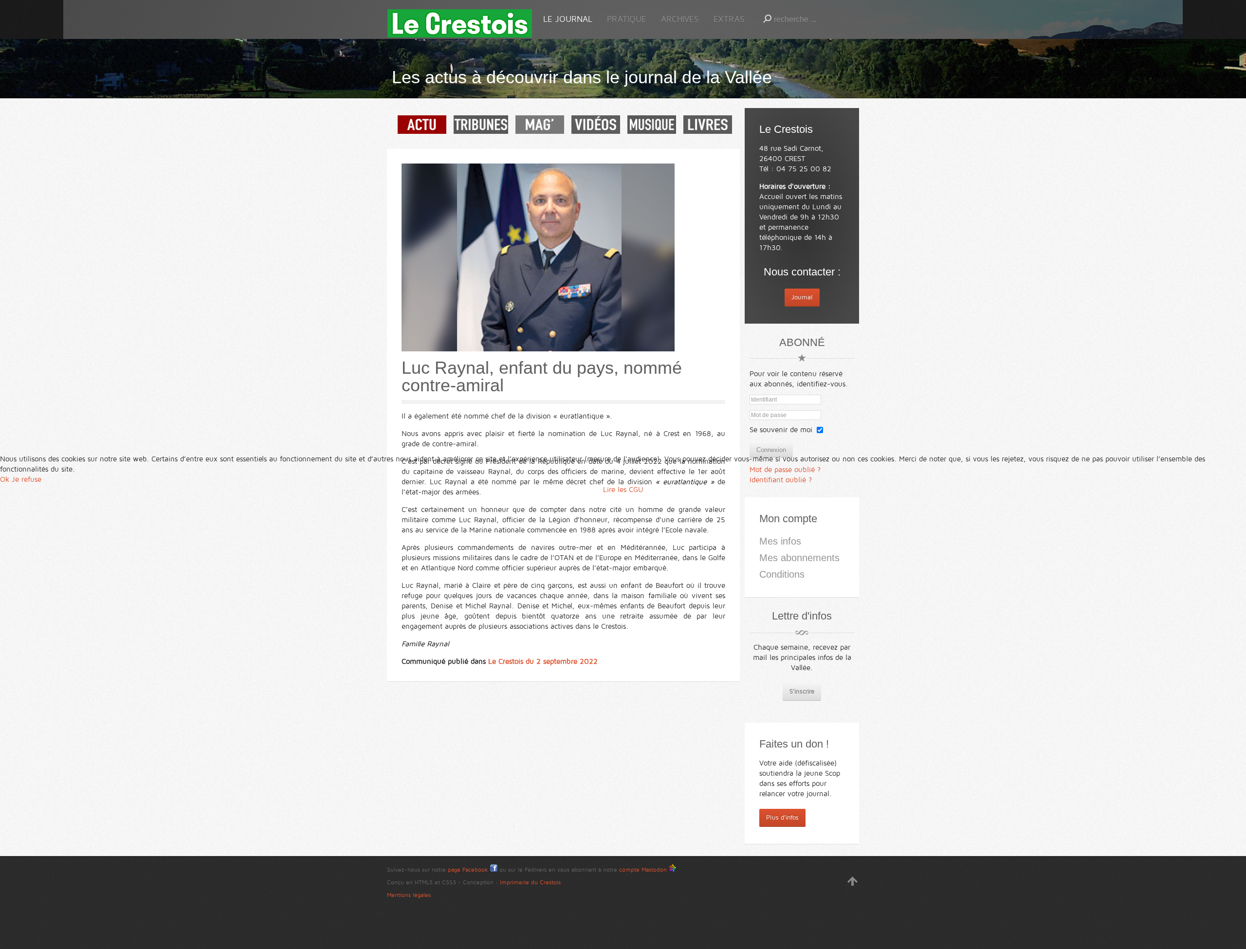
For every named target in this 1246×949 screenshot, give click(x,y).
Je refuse (26, 479)
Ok (4, 479)
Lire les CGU (623, 489)
